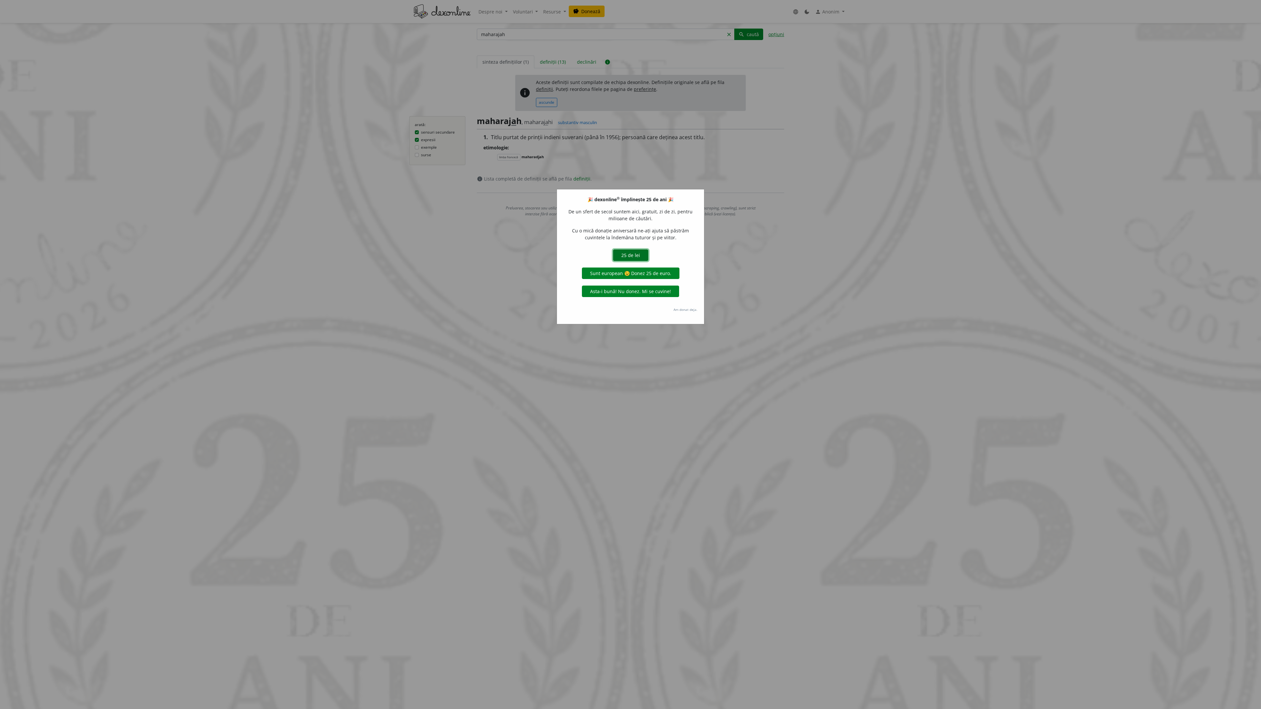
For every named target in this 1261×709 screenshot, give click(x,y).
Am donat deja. (685, 309)
